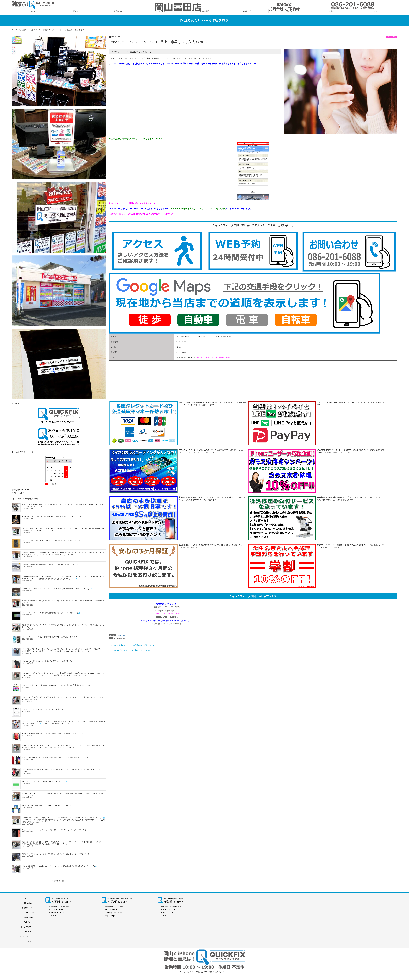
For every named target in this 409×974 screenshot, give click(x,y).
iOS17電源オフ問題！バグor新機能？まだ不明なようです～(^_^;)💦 (45, 781)
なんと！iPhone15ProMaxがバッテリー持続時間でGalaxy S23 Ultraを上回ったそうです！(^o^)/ (54, 830)
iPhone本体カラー (28, 927)
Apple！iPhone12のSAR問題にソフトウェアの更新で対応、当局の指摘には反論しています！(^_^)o (55, 733)
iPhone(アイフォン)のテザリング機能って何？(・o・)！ (131, 650)
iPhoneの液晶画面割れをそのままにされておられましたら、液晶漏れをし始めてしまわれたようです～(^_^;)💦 (59, 866)
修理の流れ (28, 903)
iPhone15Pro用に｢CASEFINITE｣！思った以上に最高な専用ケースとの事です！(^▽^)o (51, 540)
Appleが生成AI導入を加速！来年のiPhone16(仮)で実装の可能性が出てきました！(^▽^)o (51, 516)
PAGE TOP (398, 943)
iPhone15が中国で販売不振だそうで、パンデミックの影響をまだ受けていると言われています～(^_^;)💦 (57, 589)
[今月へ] (66, 457)
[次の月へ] (70, 457)
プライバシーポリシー (27, 936)
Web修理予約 (28, 917)
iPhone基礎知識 (120, 638)
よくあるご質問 (28, 912)
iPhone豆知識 (392, 37)
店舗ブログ (28, 922)
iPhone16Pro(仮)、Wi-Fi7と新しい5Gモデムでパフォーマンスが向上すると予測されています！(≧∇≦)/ (56, 685)
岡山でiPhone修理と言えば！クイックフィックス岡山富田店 (198, 208)
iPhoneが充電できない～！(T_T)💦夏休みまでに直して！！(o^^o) (135, 645)
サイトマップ (28, 941)
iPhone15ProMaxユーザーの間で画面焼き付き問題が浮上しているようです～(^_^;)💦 (51, 613)
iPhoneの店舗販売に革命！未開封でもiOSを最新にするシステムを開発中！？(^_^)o (50, 564)
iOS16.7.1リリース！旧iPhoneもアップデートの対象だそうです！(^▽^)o (46, 805)
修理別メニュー (28, 908)
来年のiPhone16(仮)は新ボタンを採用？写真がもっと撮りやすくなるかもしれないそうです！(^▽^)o (56, 854)
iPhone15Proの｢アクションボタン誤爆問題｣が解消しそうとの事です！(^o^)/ (47, 661)
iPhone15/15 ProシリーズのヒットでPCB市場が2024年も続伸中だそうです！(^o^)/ (50, 637)
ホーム (27, 898)
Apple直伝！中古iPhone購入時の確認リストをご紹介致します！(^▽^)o (46, 709)
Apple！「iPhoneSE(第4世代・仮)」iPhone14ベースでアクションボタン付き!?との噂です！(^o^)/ (55, 757)
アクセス (27, 932)
